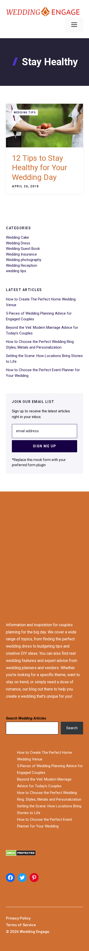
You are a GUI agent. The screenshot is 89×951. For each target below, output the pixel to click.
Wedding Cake (17, 237)
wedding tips (25, 112)
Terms (12, 925)
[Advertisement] (44, 552)
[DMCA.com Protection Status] (44, 854)
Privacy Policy (18, 918)
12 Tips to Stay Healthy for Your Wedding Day (39, 167)
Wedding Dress (18, 243)
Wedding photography (23, 260)
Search (72, 728)
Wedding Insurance (21, 254)
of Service (27, 925)
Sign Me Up (44, 446)
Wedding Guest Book (23, 248)
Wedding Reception (21, 265)
